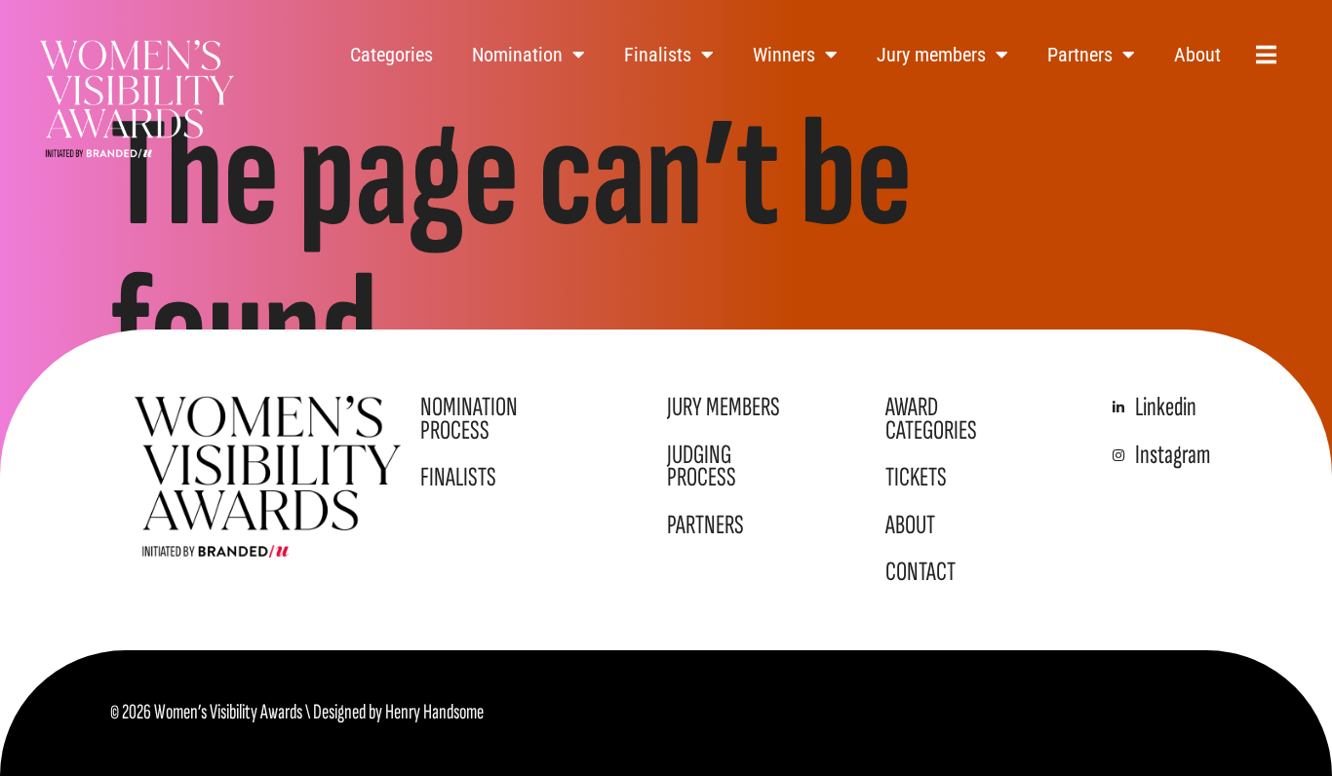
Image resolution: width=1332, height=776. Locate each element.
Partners (1080, 54)
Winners (784, 54)
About (1197, 54)
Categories (391, 54)
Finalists (657, 54)
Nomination (517, 54)
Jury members (931, 54)
